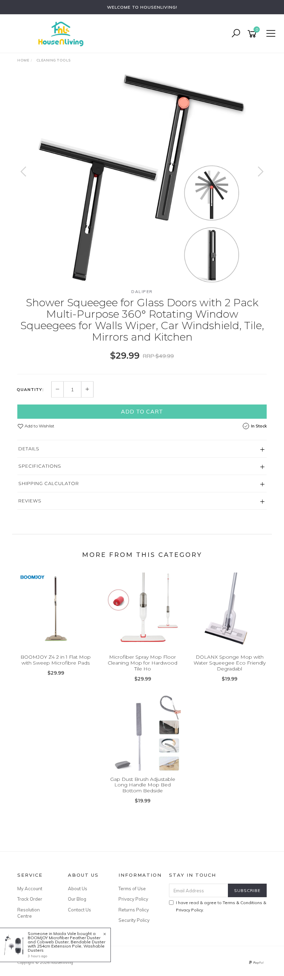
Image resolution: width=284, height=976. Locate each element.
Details (28, 448)
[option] (142, 178)
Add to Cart (142, 411)
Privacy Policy (133, 899)
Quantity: (30, 389)
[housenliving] (62, 33)
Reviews (30, 500)
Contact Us (79, 909)
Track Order (29, 899)
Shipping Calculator (48, 483)
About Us (77, 888)
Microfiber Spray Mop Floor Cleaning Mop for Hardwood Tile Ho (142, 663)
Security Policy (134, 920)
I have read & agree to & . (221, 906)
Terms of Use (132, 888)
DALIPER (142, 291)
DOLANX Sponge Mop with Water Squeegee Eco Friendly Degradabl (230, 663)
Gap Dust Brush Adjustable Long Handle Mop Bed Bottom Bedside (142, 785)
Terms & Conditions (242, 902)
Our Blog (77, 899)
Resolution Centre (28, 913)
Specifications (39, 466)
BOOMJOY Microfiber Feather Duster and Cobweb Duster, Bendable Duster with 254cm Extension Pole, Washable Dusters (66, 944)
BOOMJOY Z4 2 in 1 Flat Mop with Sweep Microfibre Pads (55, 660)
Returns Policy (133, 909)
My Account (29, 888)
